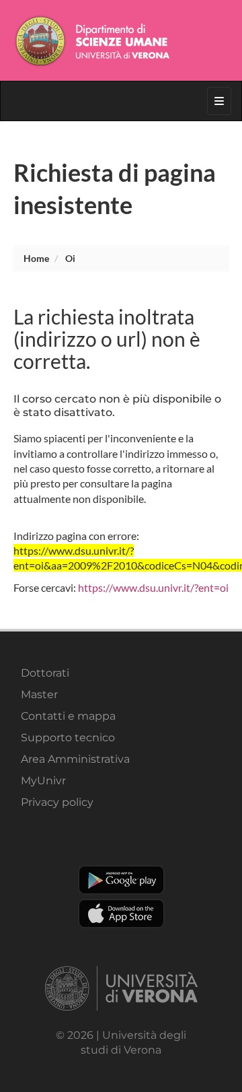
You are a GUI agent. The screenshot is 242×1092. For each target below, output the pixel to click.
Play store (121, 879)
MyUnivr (43, 780)
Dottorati (45, 673)
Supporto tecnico (68, 737)
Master (39, 694)
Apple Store (121, 913)
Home (36, 258)
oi (70, 258)
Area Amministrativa (75, 759)
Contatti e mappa (68, 716)
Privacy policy (57, 802)
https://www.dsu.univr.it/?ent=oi (153, 587)
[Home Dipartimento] (121, 40)
